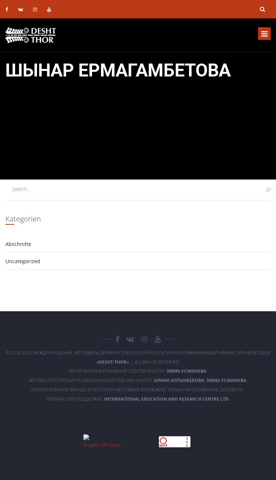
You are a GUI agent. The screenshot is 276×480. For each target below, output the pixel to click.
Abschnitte (18, 244)
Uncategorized (22, 261)
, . (200, 380)
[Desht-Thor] (30, 35)
